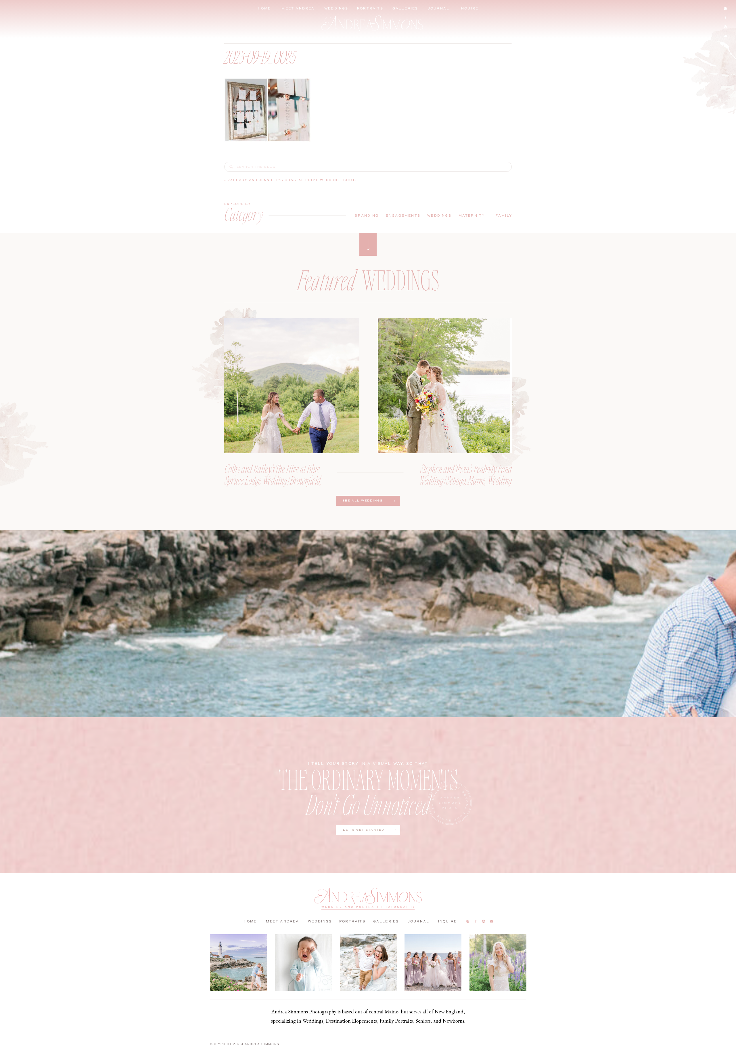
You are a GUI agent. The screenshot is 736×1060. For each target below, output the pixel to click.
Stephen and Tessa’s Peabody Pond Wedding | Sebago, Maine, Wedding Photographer (465, 480)
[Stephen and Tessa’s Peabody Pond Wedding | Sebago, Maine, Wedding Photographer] (444, 385)
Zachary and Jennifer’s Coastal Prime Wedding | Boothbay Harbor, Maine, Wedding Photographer (343, 180)
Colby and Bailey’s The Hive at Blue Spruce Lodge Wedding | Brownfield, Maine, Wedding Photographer (273, 480)
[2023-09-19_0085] (231, 167)
